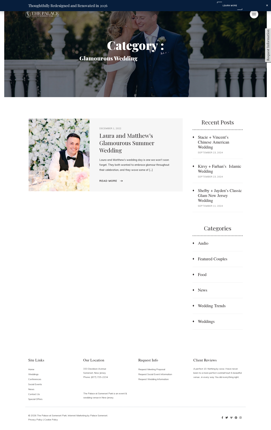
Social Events (35, 384)
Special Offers (35, 399)
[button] (267, 5)
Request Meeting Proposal (151, 369)
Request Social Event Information (155, 374)
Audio (203, 243)
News (202, 289)
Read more (108, 180)
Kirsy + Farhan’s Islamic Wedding (219, 168)
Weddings (206, 321)
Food (202, 274)
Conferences (34, 379)
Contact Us (34, 394)
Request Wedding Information (153, 379)
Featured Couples (212, 258)
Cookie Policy (51, 419)
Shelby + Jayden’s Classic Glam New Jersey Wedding (220, 195)
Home (31, 369)
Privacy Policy (35, 419)
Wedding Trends (212, 305)
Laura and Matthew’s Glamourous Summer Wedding (126, 143)
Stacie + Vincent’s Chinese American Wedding (213, 142)
